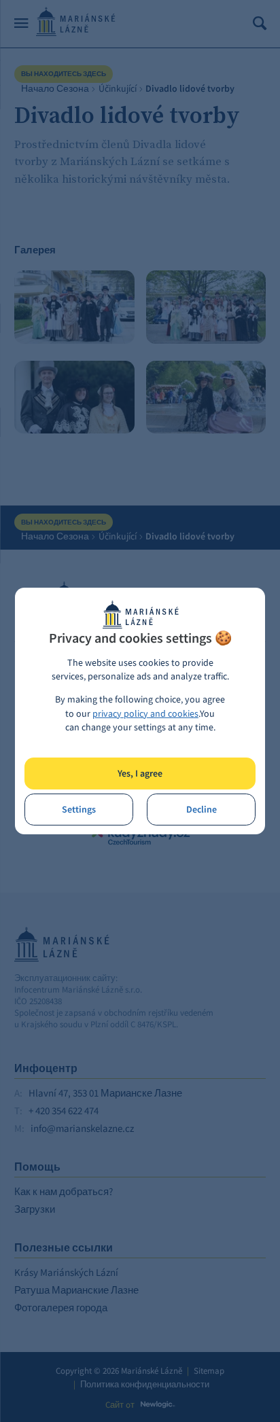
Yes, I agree (140, 773)
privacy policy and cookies (145, 713)
